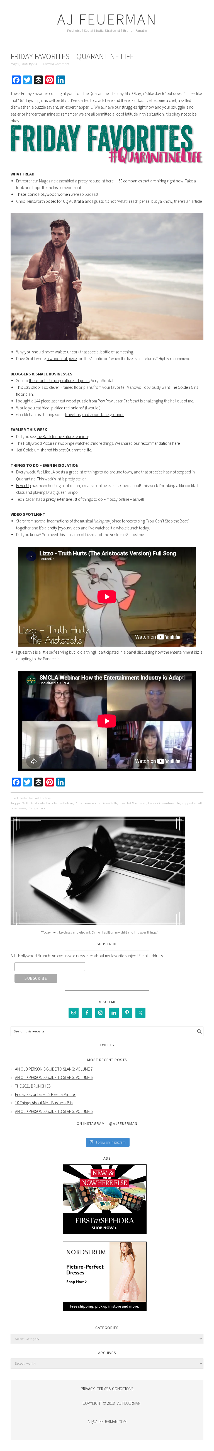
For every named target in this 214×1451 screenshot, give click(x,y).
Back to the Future (59, 803)
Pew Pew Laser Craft (115, 401)
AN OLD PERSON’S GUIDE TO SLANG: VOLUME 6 (54, 1077)
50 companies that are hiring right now (150, 181)
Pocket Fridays (39, 798)
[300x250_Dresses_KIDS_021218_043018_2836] (105, 1315)
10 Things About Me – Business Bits (44, 1102)
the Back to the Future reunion (62, 436)
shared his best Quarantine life (65, 450)
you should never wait (43, 352)
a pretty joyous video (62, 528)
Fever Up (23, 485)
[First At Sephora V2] (105, 1238)
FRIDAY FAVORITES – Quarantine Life (72, 56)
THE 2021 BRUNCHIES (32, 1086)
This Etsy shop (28, 387)
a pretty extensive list (60, 499)
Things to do (37, 808)
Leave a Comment (56, 64)
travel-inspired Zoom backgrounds (94, 414)
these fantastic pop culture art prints (59, 380)
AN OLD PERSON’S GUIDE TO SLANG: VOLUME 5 (54, 1111)
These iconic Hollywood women (43, 194)
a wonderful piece (62, 358)
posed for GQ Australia (65, 201)
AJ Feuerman (107, 19)
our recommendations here (156, 443)
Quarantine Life (168, 803)
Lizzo (152, 803)
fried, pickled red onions (62, 408)
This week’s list (49, 479)
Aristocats (38, 803)
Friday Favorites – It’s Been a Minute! (45, 1094)
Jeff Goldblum (136, 803)
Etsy (122, 803)
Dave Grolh (109, 803)
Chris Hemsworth (87, 803)
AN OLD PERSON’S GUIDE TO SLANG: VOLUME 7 (54, 1069)
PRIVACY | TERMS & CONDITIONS (107, 1388)
